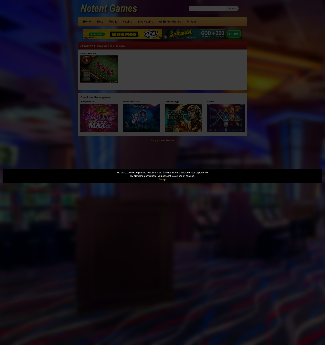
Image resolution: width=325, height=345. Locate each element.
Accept (162, 179)
